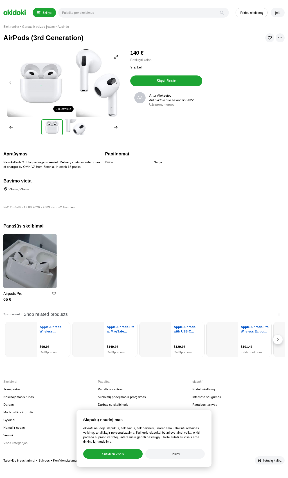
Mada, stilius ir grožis (18, 412)
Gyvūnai (9, 420)
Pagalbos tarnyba (204, 404)
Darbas (8, 404)
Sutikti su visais (113, 454)
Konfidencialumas (65, 460)
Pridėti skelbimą (203, 389)
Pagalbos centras (110, 389)
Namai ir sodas (14, 427)
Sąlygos (44, 460)
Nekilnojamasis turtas (18, 397)
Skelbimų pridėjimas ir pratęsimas (122, 397)
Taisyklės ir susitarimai (19, 460)
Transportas (11, 389)
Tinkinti (175, 454)
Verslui (8, 435)
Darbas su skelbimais (113, 404)
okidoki (14, 12)
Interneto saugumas (206, 397)
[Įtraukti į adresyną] (54, 293)
